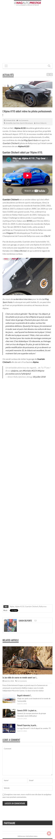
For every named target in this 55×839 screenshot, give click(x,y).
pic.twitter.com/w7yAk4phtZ (18, 373)
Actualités (8, 75)
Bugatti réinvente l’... (24, 695)
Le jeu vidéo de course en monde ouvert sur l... (20, 677)
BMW (29, 221)
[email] (35, 620)
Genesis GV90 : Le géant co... (27, 710)
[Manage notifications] (49, 833)
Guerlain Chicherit (31, 606)
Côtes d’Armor (20, 251)
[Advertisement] (27, 35)
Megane (9, 233)
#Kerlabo (27, 370)
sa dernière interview (22, 299)
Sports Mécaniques (26, 123)
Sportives (16, 123)
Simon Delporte (41, 123)
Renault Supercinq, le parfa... (27, 725)
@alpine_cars (16, 370)
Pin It (5, 610)
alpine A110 (19, 606)
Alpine (12, 606)
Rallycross (43, 606)
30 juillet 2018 (39, 377)
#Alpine (40, 370)
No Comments (23, 120)
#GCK (34, 370)
